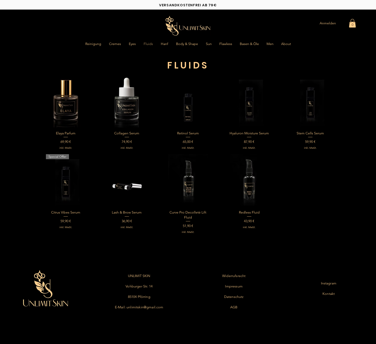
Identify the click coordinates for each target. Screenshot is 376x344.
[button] (352, 23)
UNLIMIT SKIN (139, 276)
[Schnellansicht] (65, 101)
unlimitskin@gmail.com (144, 307)
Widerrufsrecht (233, 276)
